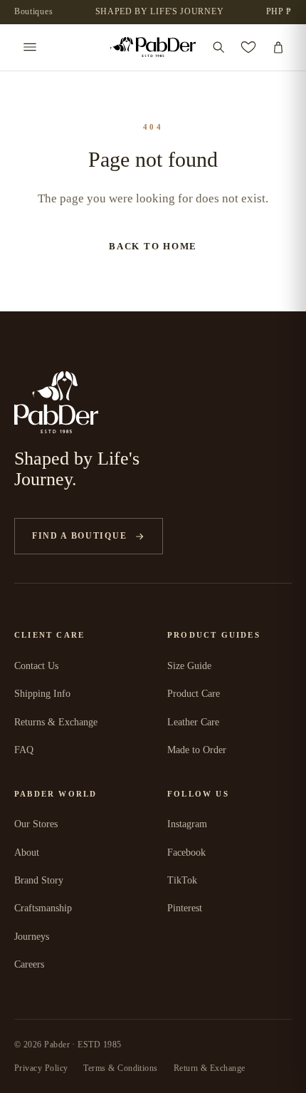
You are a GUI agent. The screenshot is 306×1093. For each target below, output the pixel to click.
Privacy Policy (41, 1068)
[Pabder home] (153, 47)
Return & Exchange (210, 1068)
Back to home (153, 247)
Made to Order (196, 750)
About (26, 852)
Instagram (187, 824)
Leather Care (193, 722)
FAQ (23, 750)
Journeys (31, 936)
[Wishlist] (248, 47)
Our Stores (36, 824)
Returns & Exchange (55, 722)
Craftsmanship (43, 908)
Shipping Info (42, 693)
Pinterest (184, 908)
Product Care (193, 693)
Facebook (186, 852)
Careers (29, 964)
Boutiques (33, 11)
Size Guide (189, 666)
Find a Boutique (79, 536)
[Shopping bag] (278, 47)
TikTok (182, 880)
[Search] (218, 47)
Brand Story (38, 880)
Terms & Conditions (120, 1068)
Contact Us (36, 666)
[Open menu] (30, 47)
